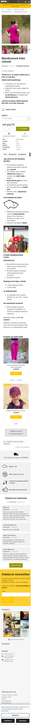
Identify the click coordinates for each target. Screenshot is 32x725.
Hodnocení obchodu (16, 498)
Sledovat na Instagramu (17, 639)
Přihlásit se (8, 600)
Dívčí (17, 141)
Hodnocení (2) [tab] (12, 154)
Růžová (18, 143)
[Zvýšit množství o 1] (13, 129)
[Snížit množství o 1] (5, 129)
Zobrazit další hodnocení (22, 447)
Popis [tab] (5, 154)
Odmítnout (8, 721)
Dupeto (18, 149)
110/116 (12, 380)
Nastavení (15, 715)
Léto (20, 147)
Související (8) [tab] (22, 154)
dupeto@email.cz (9, 654)
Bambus (18, 145)
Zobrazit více (16, 565)
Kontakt (4, 699)
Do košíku (24, 129)
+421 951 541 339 (8, 659)
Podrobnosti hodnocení (22, 66)
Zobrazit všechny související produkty (16, 433)
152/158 (19, 380)
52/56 (15, 423)
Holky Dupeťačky (6, 701)
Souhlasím (22, 721)
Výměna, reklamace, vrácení (9, 695)
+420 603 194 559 (9, 656)
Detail (16, 373)
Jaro (17, 147)
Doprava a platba (6, 697)
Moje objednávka (6, 703)
